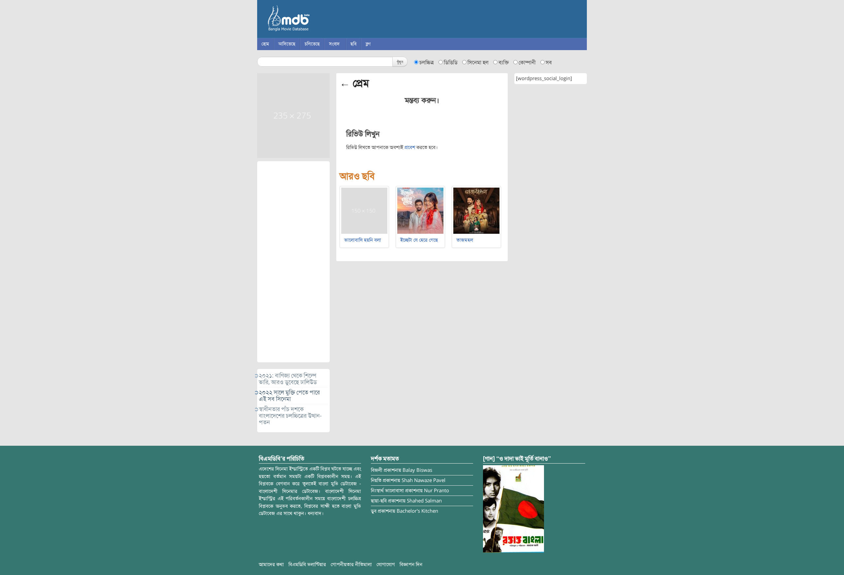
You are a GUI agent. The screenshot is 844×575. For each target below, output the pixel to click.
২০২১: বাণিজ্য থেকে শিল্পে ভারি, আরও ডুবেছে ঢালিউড (288, 379)
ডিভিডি (451, 62)
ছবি (353, 44)
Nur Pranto (436, 491)
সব (549, 62)
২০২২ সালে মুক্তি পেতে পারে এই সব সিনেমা (289, 396)
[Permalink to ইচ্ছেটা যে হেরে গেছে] (420, 210)
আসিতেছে (286, 44)
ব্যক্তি (503, 62)
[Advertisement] (293, 262)
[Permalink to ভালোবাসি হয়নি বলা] (364, 210)
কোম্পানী (527, 62)
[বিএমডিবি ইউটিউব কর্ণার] (513, 509)
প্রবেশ (410, 147)
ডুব (374, 511)
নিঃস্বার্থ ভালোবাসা (387, 491)
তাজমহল (464, 240)
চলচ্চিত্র (426, 62)
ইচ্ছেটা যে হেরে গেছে (419, 240)
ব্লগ (368, 44)
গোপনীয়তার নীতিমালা (351, 564)
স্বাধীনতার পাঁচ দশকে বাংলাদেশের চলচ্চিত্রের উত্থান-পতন (290, 416)
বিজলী (376, 470)
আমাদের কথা (271, 564)
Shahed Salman (424, 501)
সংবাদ (334, 44)
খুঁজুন (400, 61)
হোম (265, 44)
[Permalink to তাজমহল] (476, 210)
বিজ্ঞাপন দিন (411, 564)
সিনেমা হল (478, 62)
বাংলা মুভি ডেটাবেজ (316, 20)
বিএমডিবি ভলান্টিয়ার (307, 564)
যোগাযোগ (386, 564)
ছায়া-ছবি (379, 501)
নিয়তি (376, 480)
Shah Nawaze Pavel (423, 480)
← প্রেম (354, 83)
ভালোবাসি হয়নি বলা (362, 240)
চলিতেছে (312, 44)
